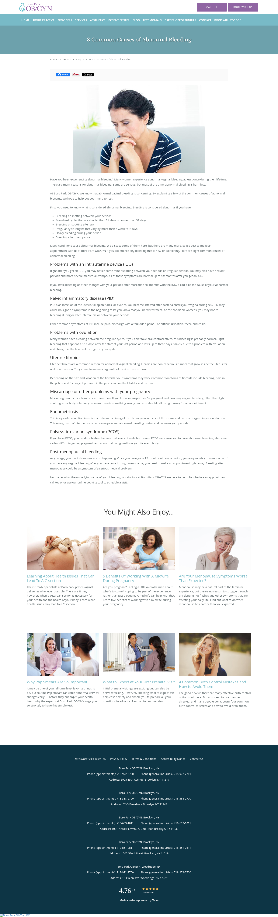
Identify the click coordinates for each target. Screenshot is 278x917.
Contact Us (196, 759)
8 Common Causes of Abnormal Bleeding (108, 59)
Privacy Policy (118, 759)
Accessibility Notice (173, 759)
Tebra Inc (100, 759)
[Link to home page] (29, 7)
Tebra (155, 900)
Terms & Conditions (144, 759)
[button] (243, 7)
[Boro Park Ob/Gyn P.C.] (139, 915)
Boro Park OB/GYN (60, 59)
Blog (78, 59)
